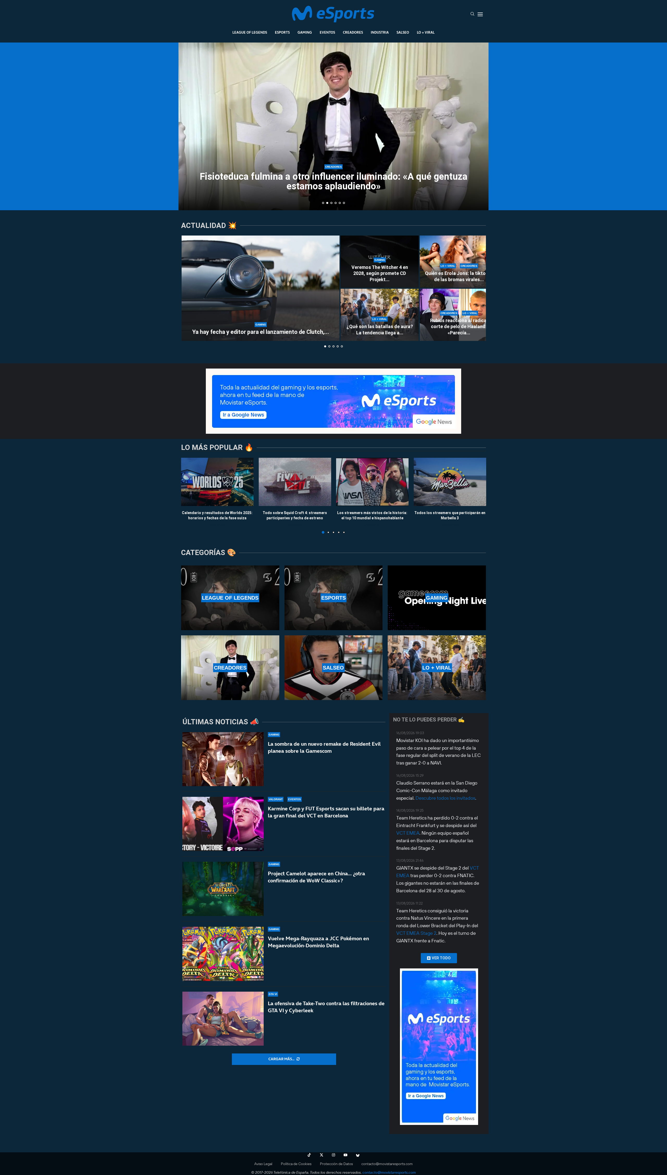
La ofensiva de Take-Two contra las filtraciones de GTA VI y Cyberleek (326, 1007)
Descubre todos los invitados (445, 798)
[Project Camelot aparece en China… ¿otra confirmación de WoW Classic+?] (223, 889)
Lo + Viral (426, 32)
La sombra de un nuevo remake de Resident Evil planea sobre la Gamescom (324, 747)
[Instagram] (333, 1155)
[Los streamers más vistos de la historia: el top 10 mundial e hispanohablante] (372, 482)
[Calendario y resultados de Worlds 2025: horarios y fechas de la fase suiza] (217, 482)
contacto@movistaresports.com (387, 1163)
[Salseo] (334, 667)
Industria (380, 32)
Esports (282, 32)
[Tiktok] (309, 1155)
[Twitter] (321, 1155)
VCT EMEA (407, 833)
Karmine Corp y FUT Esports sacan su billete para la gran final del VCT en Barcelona (326, 812)
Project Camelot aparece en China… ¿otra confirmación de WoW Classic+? (316, 877)
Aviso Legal (263, 1163)
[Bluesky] (358, 1155)
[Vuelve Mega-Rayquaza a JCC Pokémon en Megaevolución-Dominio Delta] (223, 954)
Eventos (327, 32)
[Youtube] (345, 1155)
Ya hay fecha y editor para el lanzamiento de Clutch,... (260, 332)
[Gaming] (437, 597)
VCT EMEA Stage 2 (416, 933)
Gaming (305, 32)
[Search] (472, 14)
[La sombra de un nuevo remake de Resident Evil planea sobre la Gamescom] (223, 759)
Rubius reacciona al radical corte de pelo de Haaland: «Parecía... (459, 326)
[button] (188, 126)
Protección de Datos (336, 1163)
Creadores (353, 32)
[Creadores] (230, 667)
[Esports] (334, 597)
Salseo (403, 32)
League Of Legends (249, 32)
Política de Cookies (296, 1163)
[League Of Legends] (230, 597)
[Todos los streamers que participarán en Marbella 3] (450, 482)
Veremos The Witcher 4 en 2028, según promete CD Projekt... (379, 273)
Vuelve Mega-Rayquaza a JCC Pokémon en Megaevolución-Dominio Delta (318, 942)
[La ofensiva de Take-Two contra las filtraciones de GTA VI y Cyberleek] (223, 1019)
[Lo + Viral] (437, 667)
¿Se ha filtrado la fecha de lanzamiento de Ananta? (333, 186)
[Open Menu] (480, 14)
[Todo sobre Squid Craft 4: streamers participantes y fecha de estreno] (295, 482)
